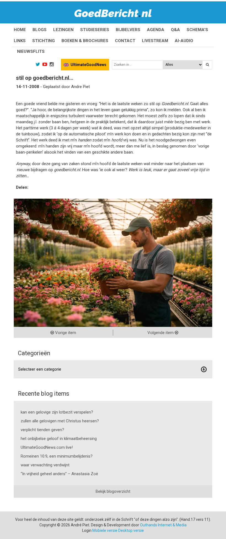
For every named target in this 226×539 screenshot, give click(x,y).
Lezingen (63, 29)
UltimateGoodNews (88, 64)
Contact (125, 40)
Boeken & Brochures (84, 40)
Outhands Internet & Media (163, 525)
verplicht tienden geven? (42, 429)
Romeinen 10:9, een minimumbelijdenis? (57, 456)
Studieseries (94, 29)
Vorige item (65, 332)
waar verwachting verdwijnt (45, 465)
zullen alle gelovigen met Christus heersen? (60, 420)
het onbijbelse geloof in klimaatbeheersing (59, 438)
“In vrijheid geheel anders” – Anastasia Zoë (59, 473)
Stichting (43, 40)
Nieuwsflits (31, 51)
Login (87, 530)
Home (20, 29)
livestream (155, 40)
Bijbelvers (128, 29)
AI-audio (184, 40)
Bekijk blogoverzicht (113, 491)
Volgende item (161, 332)
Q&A (175, 29)
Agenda (155, 29)
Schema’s (197, 29)
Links (20, 40)
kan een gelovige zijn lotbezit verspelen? (57, 412)
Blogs (40, 29)
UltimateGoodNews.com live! (47, 447)
